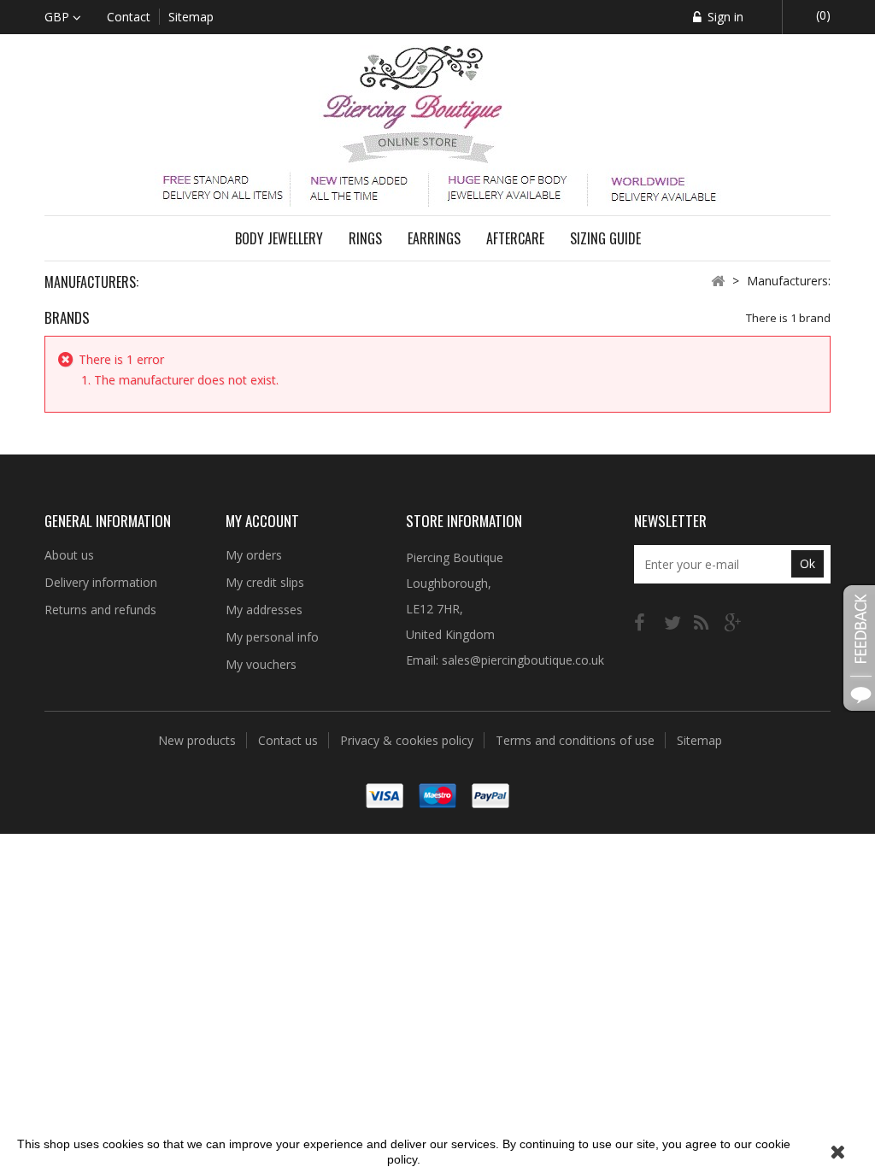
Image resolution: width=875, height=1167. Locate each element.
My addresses (264, 609)
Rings (365, 238)
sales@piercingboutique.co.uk (523, 660)
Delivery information (100, 582)
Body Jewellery (279, 238)
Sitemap (699, 740)
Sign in (723, 17)
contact (128, 17)
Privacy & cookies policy (408, 740)
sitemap (191, 17)
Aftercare (515, 238)
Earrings (434, 238)
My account (262, 520)
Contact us (289, 740)
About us (69, 555)
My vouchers (261, 664)
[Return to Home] (718, 280)
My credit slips (265, 582)
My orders (254, 555)
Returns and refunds (100, 609)
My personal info (272, 637)
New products (198, 740)
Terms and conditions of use (577, 740)
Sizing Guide (605, 238)
